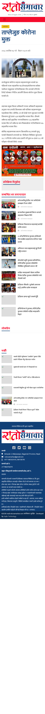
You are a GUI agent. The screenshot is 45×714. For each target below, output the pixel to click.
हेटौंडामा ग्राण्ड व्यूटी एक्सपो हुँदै (28, 296)
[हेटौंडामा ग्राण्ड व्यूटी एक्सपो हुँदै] (10, 300)
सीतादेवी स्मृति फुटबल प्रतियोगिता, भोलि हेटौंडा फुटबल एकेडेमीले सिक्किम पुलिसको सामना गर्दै (29, 263)
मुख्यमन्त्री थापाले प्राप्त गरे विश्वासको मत (25, 367)
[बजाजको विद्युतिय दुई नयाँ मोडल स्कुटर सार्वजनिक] (8, 390)
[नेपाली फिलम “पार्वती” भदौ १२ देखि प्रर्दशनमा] (8, 380)
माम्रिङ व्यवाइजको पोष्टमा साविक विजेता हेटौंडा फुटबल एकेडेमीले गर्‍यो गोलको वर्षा (30, 275)
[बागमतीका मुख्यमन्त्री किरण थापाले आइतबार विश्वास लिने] (10, 215)
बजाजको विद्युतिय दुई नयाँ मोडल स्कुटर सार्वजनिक (28, 387)
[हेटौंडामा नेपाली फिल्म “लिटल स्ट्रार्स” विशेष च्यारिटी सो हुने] (8, 412)
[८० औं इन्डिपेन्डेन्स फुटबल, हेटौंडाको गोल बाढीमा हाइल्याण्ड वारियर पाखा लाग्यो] (10, 239)
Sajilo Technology (10, 516)
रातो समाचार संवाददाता (26, 207)
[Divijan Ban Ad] (22, 160)
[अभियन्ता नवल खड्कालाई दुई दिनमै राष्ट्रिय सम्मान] (10, 251)
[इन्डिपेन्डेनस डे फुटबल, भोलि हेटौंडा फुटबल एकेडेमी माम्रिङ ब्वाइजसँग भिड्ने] (10, 312)
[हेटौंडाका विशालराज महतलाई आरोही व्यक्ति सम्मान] (10, 227)
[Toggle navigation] (4, 19)
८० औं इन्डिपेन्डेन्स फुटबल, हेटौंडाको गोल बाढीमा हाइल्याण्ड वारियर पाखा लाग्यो (30, 239)
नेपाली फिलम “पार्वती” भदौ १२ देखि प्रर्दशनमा (27, 377)
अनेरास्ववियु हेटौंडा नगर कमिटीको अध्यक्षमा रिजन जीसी (29, 202)
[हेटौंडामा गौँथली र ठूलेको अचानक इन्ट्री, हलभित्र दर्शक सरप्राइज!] (10, 288)
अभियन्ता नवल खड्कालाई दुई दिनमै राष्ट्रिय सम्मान (29, 250)
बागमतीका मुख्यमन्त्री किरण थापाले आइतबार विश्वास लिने (29, 214)
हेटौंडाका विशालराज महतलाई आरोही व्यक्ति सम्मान (30, 226)
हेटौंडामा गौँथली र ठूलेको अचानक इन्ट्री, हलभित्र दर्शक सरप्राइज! (29, 286)
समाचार (5, 26)
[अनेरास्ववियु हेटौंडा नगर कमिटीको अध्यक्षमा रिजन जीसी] (10, 203)
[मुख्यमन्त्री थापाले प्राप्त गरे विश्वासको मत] (8, 369)
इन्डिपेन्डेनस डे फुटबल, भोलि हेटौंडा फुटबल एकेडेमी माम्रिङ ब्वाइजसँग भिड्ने (29, 311)
